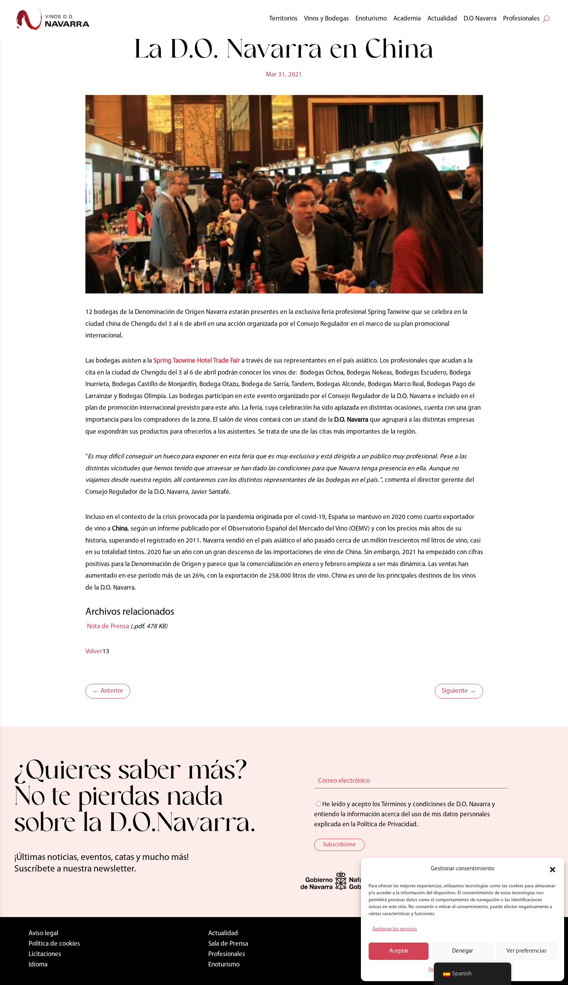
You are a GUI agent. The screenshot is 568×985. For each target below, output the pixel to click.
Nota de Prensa (107, 626)
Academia (407, 18)
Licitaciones (45, 954)
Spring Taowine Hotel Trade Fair (196, 361)
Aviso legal (43, 933)
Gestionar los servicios (394, 929)
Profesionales (521, 18)
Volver (93, 651)
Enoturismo (371, 18)
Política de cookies (54, 944)
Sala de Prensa (228, 944)
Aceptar (398, 951)
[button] (552, 869)
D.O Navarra (480, 18)
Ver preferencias (526, 951)
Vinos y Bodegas (326, 18)
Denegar (462, 951)
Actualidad (442, 18)
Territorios (283, 18)
